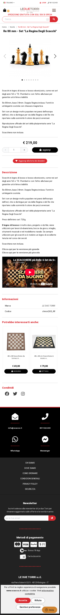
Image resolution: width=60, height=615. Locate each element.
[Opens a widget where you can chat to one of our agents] (49, 610)
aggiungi (47, 150)
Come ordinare (30, 473)
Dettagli (32, 371)
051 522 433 (54, 2)
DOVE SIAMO (30, 468)
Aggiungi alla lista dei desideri (32, 161)
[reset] (47, 19)
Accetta (23, 600)
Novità (12, 27)
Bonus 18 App (34, 550)
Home (4, 27)
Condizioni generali (30, 478)
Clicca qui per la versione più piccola (21, 252)
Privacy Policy (30, 484)
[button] (55, 56)
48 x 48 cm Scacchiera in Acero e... (31, 357)
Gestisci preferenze (30, 607)
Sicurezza (30, 489)
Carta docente (34, 556)
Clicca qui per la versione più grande (20, 249)
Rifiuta (38, 600)
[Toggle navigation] (54, 10)
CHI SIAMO (30, 463)
